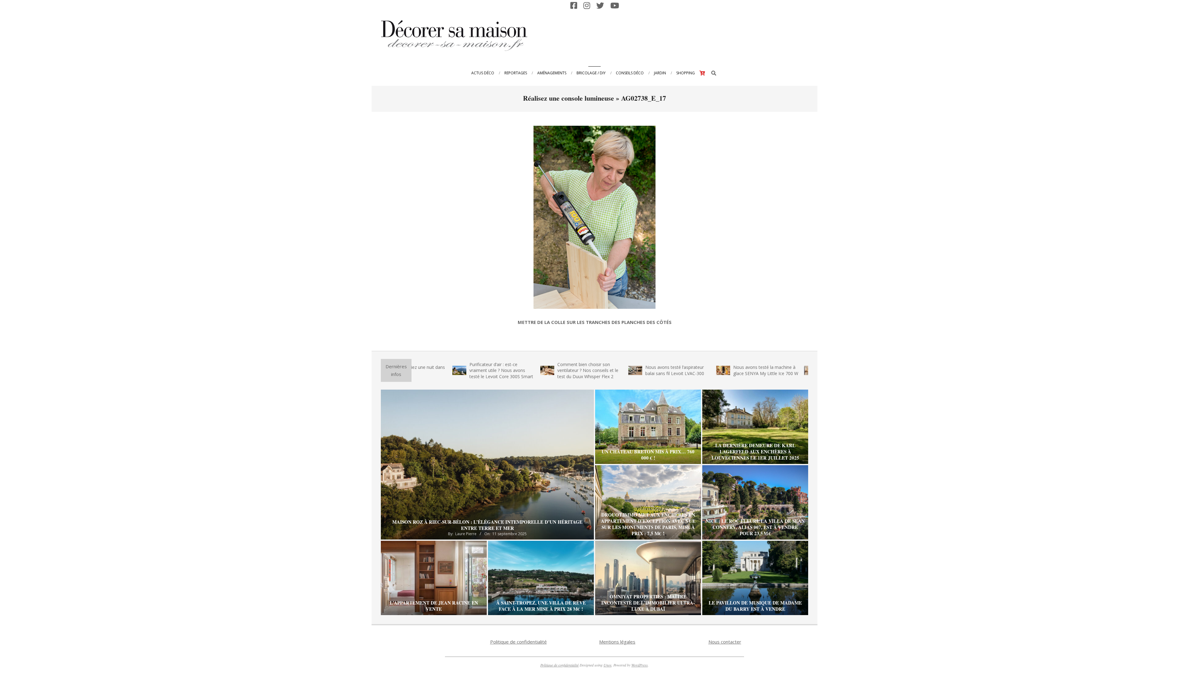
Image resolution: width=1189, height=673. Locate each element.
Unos (607, 664)
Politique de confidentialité (518, 642)
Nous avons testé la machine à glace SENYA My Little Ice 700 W (721, 370)
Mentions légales (617, 642)
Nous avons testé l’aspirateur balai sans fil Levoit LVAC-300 (630, 370)
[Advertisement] (694, 35)
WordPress (639, 664)
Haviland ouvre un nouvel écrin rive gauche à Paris (807, 370)
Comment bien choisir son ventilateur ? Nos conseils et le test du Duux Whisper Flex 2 (543, 370)
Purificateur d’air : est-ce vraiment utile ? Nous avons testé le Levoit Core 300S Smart (457, 370)
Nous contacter (724, 642)
